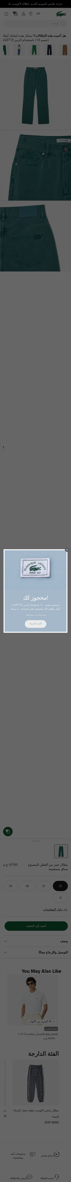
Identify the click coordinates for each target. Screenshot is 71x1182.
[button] (67, 549)
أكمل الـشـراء (36, 624)
